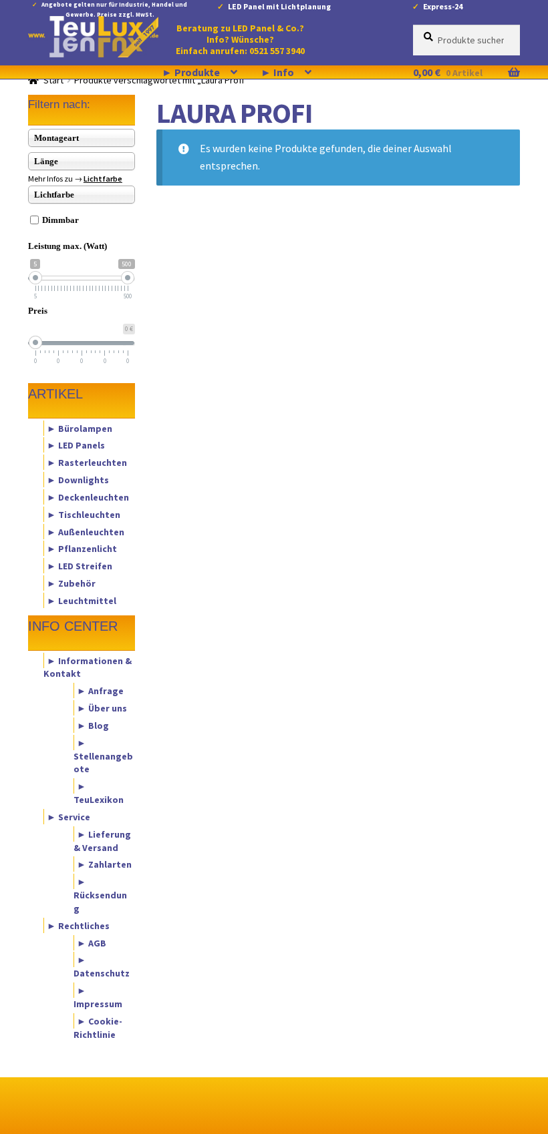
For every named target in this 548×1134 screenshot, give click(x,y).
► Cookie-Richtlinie (98, 1027)
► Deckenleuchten (88, 497)
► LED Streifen (79, 566)
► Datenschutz (102, 966)
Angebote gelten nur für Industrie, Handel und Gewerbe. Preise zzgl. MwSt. (114, 7)
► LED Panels (76, 445)
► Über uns (102, 708)
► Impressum (98, 997)
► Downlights (78, 480)
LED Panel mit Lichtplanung (279, 6)
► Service (68, 816)
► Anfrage (100, 691)
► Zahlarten (104, 864)
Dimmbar (60, 220)
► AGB (91, 942)
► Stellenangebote (103, 755)
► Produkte (191, 72)
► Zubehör (71, 583)
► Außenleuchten (85, 531)
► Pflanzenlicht (82, 549)
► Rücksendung (100, 895)
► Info (277, 72)
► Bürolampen (79, 428)
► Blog (93, 725)
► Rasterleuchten (87, 463)
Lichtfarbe (103, 179)
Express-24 (442, 6)
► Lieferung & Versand (102, 840)
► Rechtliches (78, 925)
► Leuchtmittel (81, 600)
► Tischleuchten (83, 514)
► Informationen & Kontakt (87, 666)
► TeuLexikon (99, 793)
